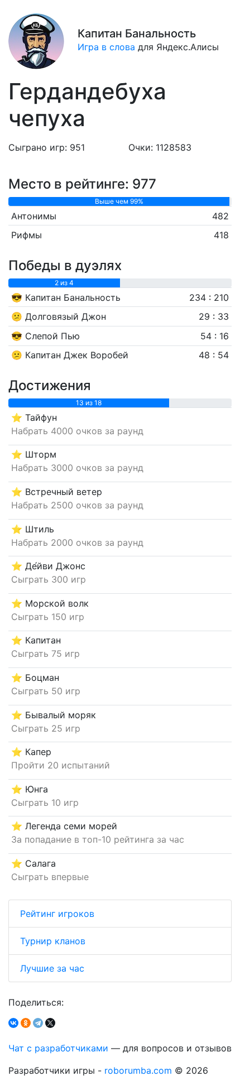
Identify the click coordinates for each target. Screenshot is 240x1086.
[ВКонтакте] (13, 1023)
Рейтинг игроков (57, 913)
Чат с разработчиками (58, 1048)
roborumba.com (138, 1070)
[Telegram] (38, 1023)
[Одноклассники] (26, 1023)
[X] (50, 1023)
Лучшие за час (52, 968)
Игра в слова (106, 46)
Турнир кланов (52, 940)
